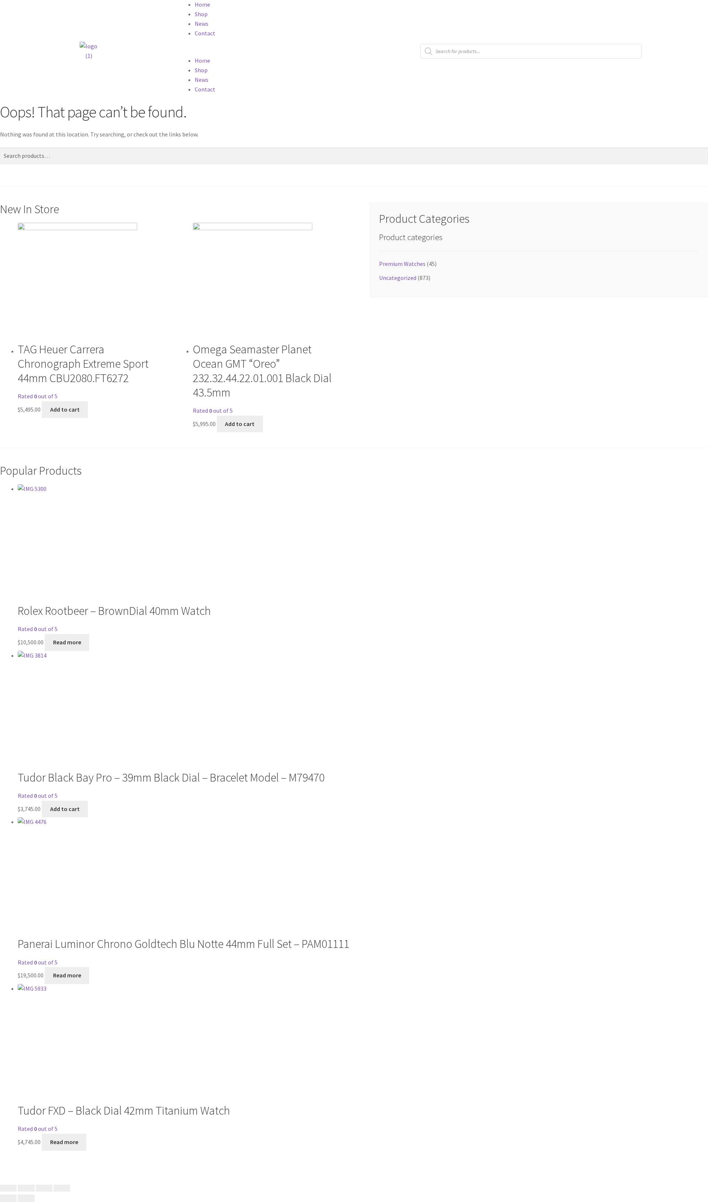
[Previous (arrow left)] (8, 1198)
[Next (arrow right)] (26, 1198)
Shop (201, 14)
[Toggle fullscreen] (26, 1188)
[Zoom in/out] (8, 1188)
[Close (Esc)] (61, 1188)
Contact (205, 33)
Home (202, 4)
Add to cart (65, 809)
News (201, 23)
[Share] (44, 1188)
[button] (265, 51)
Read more (67, 975)
